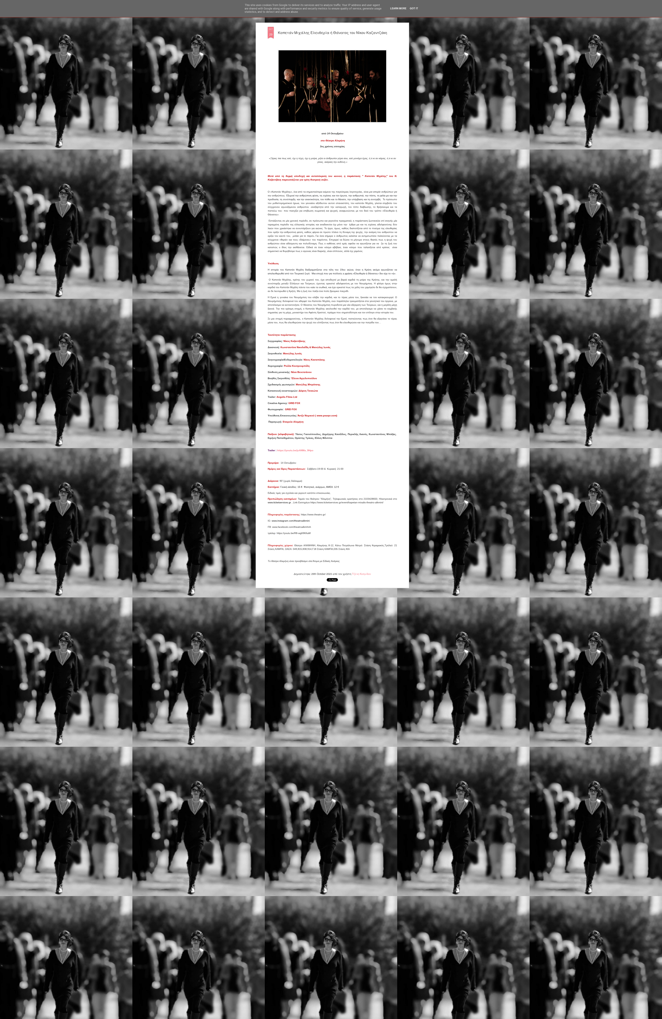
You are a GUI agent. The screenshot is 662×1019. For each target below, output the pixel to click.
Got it (414, 8)
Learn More (398, 8)
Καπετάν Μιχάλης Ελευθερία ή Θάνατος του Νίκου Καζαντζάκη (332, 32)
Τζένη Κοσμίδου (361, 574)
